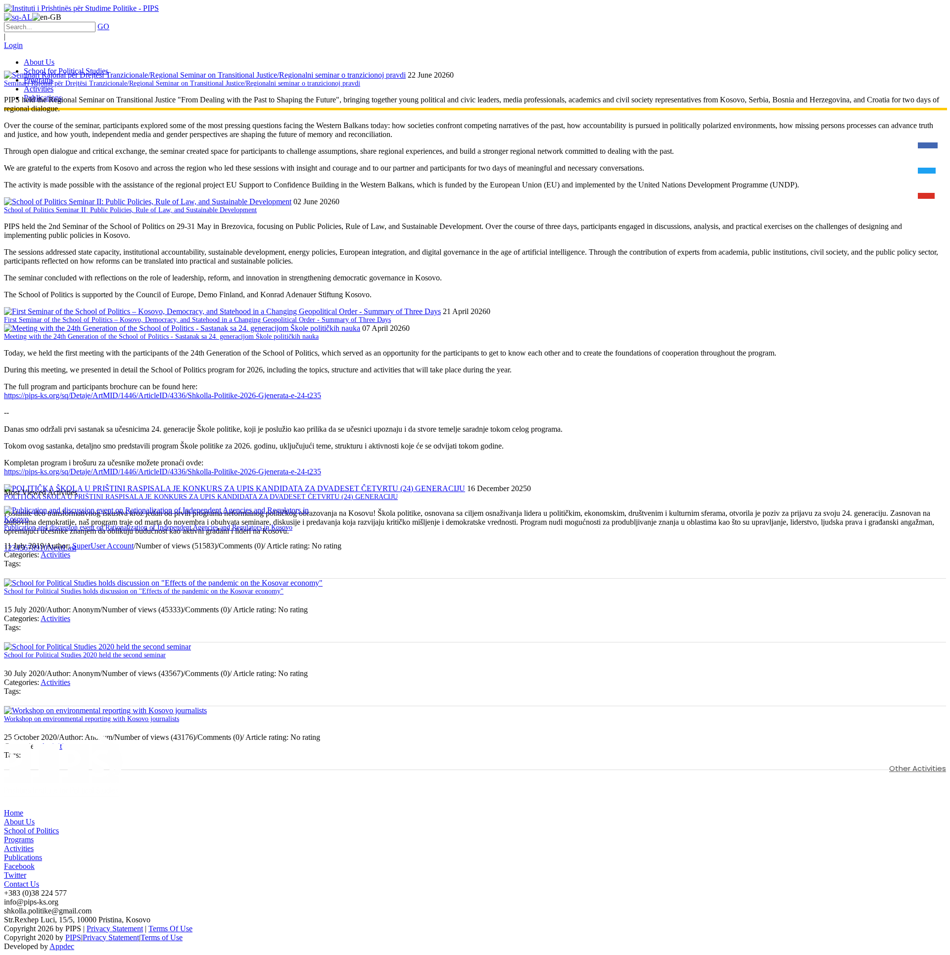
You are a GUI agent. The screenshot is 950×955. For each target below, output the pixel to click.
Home (13, 813)
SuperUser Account (103, 546)
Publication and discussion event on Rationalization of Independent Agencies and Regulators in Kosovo (148, 527)
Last (69, 548)
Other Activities (917, 768)
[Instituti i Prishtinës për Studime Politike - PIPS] (81, 8)
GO (103, 26)
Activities (55, 554)
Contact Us (21, 884)
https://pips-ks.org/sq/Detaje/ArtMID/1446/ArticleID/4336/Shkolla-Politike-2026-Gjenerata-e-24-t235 (162, 395)
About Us (19, 822)
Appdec (61, 946)
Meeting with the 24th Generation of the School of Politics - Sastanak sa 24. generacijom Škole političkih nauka (161, 336)
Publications (23, 857)
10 (44, 548)
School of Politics (31, 830)
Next (55, 548)
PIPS (73, 937)
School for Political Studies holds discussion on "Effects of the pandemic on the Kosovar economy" (144, 591)
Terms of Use (162, 937)
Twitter (15, 875)
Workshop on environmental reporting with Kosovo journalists (91, 719)
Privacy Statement (115, 928)
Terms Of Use (170, 928)
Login (13, 45)
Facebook (19, 866)
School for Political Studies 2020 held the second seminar (85, 655)
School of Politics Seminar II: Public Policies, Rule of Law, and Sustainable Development (130, 210)
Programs (19, 839)
